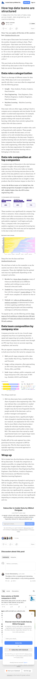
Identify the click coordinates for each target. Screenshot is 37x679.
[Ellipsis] (34, 573)
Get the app (27, 671)
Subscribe (26, 2)
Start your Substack (14, 671)
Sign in (33, 2)
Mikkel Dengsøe (10, 22)
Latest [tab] (8, 591)
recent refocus (25, 292)
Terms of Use (28, 654)
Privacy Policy (19, 657)
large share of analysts (21, 279)
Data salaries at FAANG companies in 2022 (10, 597)
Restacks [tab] (13, 557)
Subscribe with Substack (19, 650)
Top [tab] (4, 591)
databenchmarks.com (12, 35)
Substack (9, 675)
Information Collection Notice (24, 655)
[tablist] (9, 557)
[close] (31, 614)
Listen (33, 23)
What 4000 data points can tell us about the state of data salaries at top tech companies (13, 601)
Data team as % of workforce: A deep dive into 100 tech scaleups (18, 316)
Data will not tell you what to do (13, 611)
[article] (18, 601)
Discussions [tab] (15, 591)
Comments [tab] (6, 557)
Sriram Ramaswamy (11, 574)
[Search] (34, 591)
